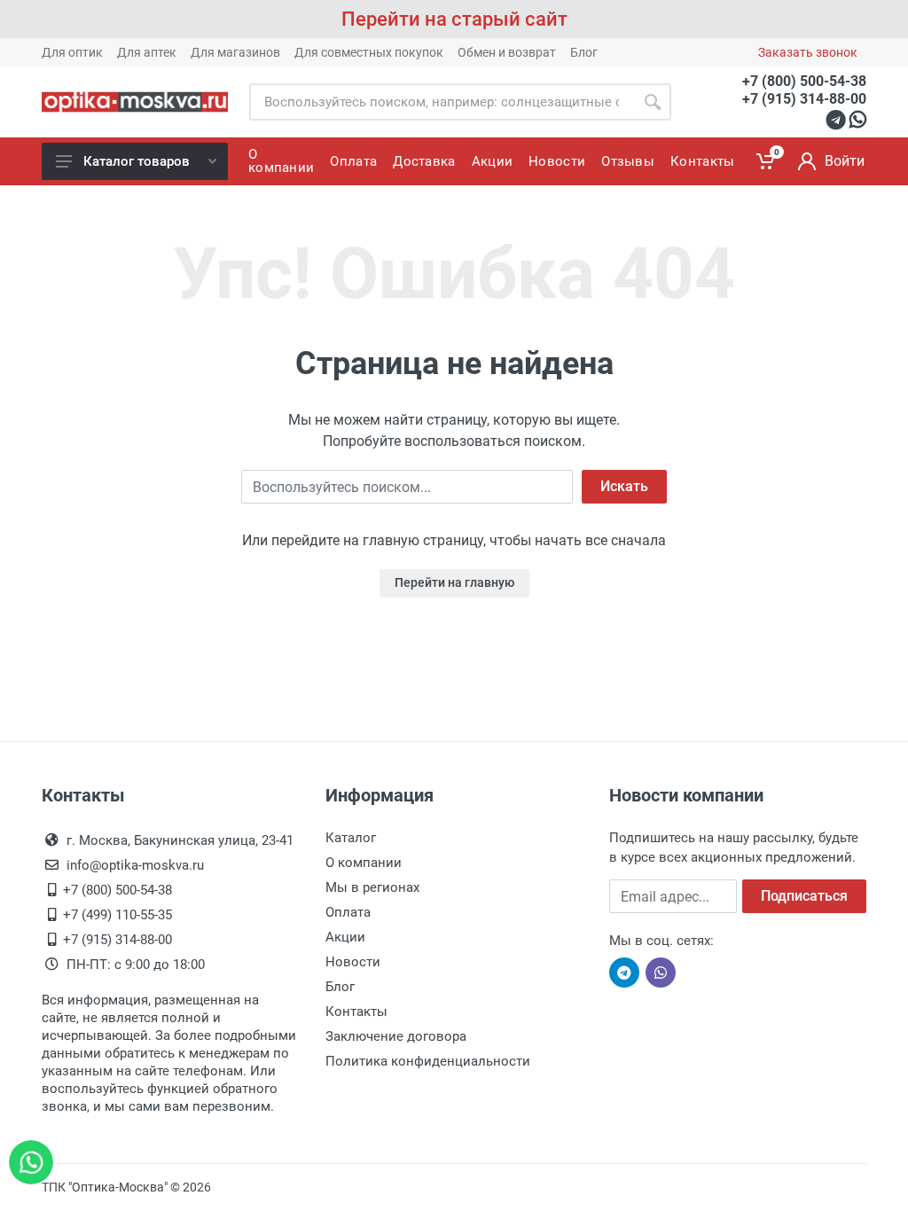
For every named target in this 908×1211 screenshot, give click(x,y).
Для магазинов (235, 52)
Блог (584, 52)
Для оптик (72, 52)
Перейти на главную (454, 582)
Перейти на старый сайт (454, 19)
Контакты (356, 1012)
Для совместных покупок (368, 52)
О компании (363, 863)
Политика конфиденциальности (427, 1061)
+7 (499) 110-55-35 (117, 915)
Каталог (350, 838)
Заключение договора (395, 1036)
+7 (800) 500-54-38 (804, 81)
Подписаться (804, 895)
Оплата (348, 912)
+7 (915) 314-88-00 (804, 98)
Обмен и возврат (507, 52)
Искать (624, 486)
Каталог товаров (136, 161)
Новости (352, 962)
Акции (345, 937)
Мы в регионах (372, 887)
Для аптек (146, 52)
